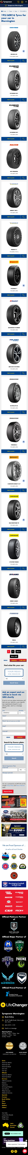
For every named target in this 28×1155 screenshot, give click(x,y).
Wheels (4, 1073)
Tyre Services (5, 1089)
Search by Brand (6, 1066)
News (4, 1103)
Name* (4, 716)
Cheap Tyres (5, 1119)
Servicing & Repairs (7, 1087)
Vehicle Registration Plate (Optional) (9, 766)
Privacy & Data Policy (11, 1147)
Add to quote (10, 60)
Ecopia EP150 (14, 405)
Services (4, 1079)
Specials (4, 1095)
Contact (4, 1097)
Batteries (4, 1083)
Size (3, 710)
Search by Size (6, 1064)
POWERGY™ (14, 288)
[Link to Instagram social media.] (15, 1151)
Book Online (6, 1099)
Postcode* (5, 731)
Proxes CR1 (14, 54)
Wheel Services (6, 1091)
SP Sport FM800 (14, 562)
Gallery (4, 1105)
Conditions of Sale (21, 1147)
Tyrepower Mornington (15, 5)
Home (4, 11)
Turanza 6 (14, 445)
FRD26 (14, 640)
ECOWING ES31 (14, 93)
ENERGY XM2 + (14, 210)
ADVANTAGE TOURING (14, 327)
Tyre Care (4, 1068)
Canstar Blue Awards (7, 1115)
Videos (4, 1107)
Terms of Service (20, 785)
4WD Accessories (6, 1081)
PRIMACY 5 (14, 249)
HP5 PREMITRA (14, 171)
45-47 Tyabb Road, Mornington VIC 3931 (14, 1021)
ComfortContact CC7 (14, 484)
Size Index (4, 1113)
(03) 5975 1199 (10, 1025)
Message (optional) (7, 773)
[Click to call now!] (18, 2)
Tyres (3, 1060)
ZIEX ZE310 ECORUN (14, 366)
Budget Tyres (5, 1117)
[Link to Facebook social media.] (12, 1151)
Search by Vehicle (7, 1062)
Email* (4, 726)
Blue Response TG (14, 523)
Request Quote (8, 791)
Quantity (21, 710)
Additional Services (7, 1093)
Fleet (3, 1101)
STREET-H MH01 (14, 601)
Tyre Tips (4, 1070)
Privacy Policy (10, 785)
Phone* (11, 721)
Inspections (5, 1085)
